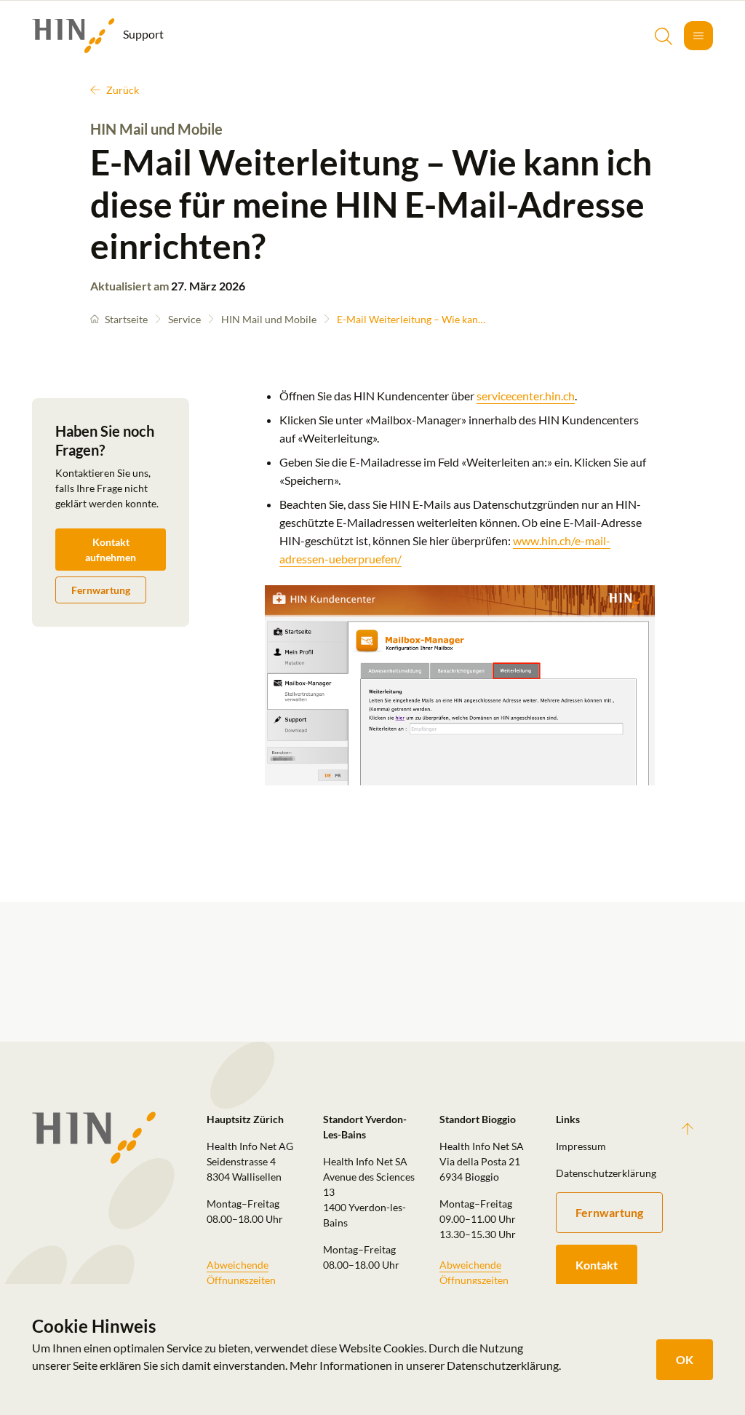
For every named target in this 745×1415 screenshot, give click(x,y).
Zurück (122, 90)
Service (184, 319)
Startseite (126, 319)
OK (684, 1359)
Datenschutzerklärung (605, 1173)
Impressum (581, 1146)
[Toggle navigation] (698, 35)
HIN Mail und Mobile (268, 319)
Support (142, 34)
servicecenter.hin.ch (526, 396)
